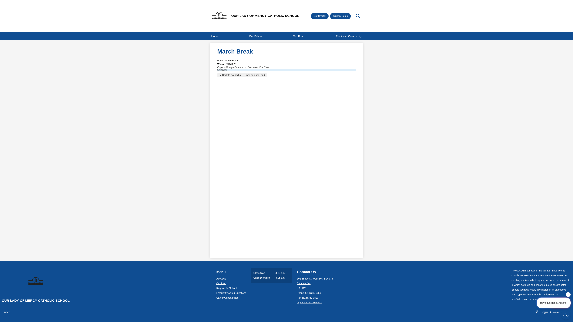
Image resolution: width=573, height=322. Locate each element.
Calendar (222, 70)
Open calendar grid (255, 75)
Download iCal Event (259, 67)
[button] (256, 36)
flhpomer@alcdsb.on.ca (309, 302)
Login (544, 312)
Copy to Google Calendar (230, 67)
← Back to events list (230, 75)
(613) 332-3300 (313, 293)
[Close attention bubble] (568, 294)
